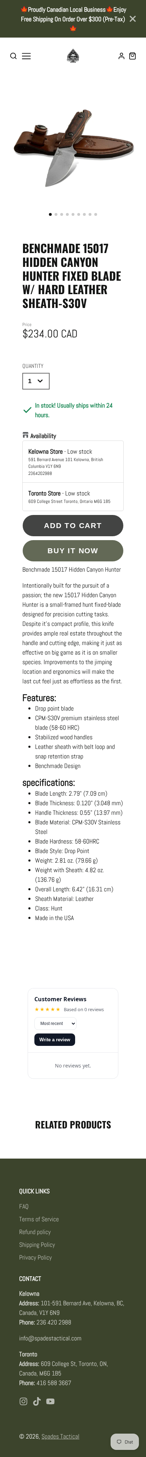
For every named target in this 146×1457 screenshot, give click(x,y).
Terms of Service (39, 1219)
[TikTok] (37, 1401)
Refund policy (35, 1232)
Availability (43, 436)
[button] (50, 214)
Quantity (32, 366)
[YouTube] (50, 1401)
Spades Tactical (60, 1436)
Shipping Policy (37, 1244)
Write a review (54, 1039)
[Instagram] (23, 1401)
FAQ (24, 1206)
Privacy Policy (35, 1257)
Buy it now (73, 551)
